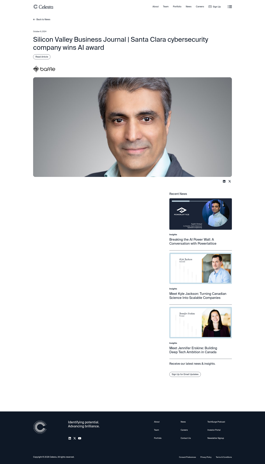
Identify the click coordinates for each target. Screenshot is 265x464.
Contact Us (186, 438)
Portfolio (157, 438)
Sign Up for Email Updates (185, 374)
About (157, 422)
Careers (184, 430)
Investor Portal (213, 430)
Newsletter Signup (215, 438)
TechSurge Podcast (216, 422)
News (183, 422)
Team (156, 430)
